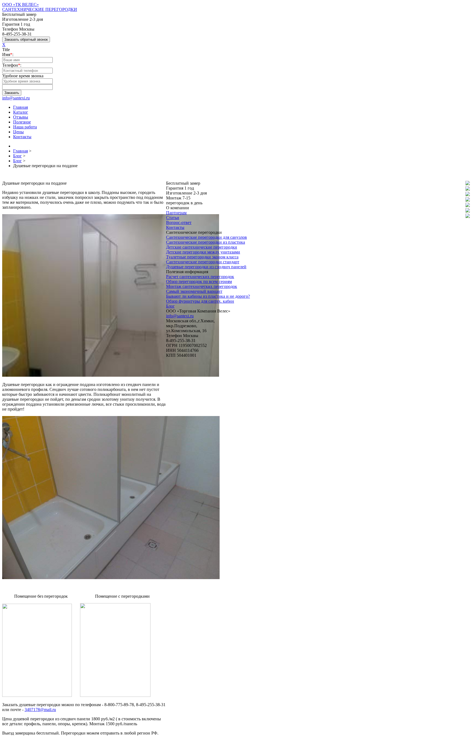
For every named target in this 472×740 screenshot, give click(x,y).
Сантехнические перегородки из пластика (205, 242)
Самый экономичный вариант (194, 291)
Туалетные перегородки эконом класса (202, 257)
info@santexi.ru (16, 98)
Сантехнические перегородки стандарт (202, 262)
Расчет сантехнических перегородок (200, 276)
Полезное (22, 122)
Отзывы (20, 117)
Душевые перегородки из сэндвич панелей (206, 266)
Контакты (22, 136)
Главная (20, 107)
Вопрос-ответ (178, 222)
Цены (18, 131)
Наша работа (25, 127)
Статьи (172, 217)
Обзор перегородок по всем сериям (199, 281)
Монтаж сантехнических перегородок (201, 286)
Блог (170, 306)
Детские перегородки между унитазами (203, 252)
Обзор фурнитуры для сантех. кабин (200, 301)
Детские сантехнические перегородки (201, 247)
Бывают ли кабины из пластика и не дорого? (208, 296)
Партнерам (176, 212)
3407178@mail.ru (40, 709)
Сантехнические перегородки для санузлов (206, 237)
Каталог (20, 112)
